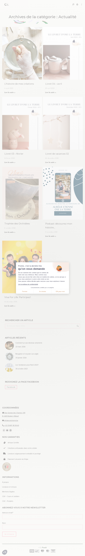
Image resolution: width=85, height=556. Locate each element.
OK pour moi (60, 291)
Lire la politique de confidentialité (28, 284)
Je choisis (42, 291)
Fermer (24, 291)
